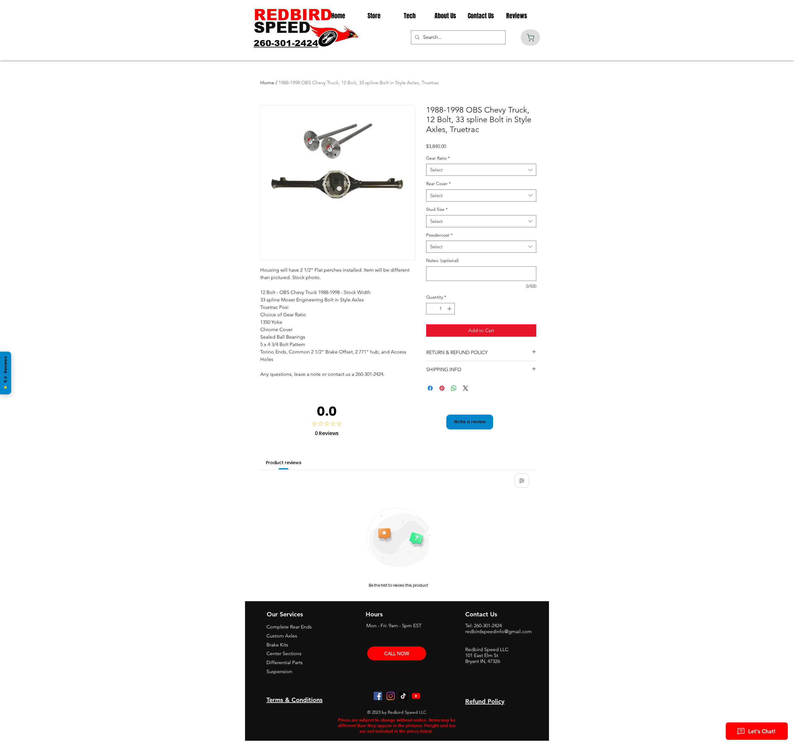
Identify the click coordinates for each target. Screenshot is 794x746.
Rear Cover (438, 183)
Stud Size (437, 209)
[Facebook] (378, 696)
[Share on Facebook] (430, 388)
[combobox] (481, 170)
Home (267, 83)
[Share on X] (465, 388)
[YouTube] (416, 696)
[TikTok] (403, 696)
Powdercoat (439, 235)
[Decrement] (431, 308)
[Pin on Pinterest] (442, 388)
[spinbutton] (440, 308)
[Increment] (450, 308)
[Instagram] (390, 696)
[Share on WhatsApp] (453, 388)
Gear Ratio (438, 158)
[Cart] (530, 37)
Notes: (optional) (442, 260)
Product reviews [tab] (283, 463)
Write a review (470, 422)
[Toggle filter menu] (522, 480)
